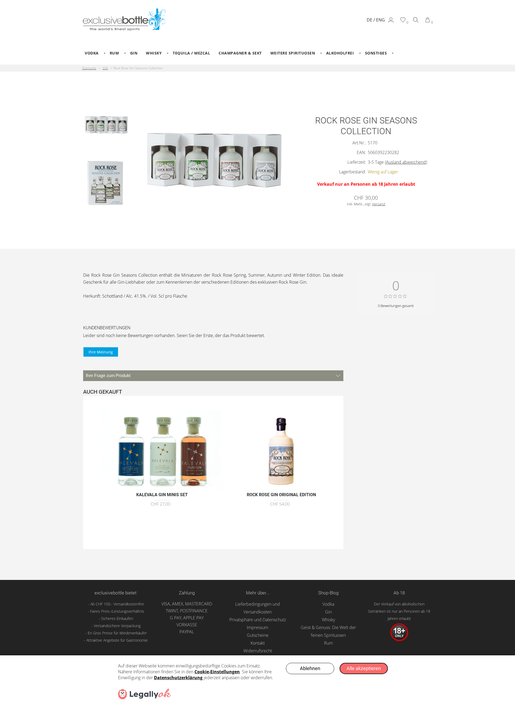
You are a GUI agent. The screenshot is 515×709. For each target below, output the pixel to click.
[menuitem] (92, 53)
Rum (328, 643)
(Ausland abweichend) (406, 162)
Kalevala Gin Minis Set (162, 494)
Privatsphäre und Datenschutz (257, 620)
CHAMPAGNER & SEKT (240, 53)
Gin (328, 612)
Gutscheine (257, 635)
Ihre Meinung (101, 352)
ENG (380, 20)
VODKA (92, 53)
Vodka (328, 604)
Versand (378, 204)
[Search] (416, 22)
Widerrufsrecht (257, 651)
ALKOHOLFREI (340, 53)
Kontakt (258, 643)
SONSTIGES (376, 53)
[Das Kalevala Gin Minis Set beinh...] (162, 486)
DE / (371, 20)
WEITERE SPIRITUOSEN (292, 53)
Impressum (257, 627)
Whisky (328, 620)
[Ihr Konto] (391, 22)
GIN (134, 53)
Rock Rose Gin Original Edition (281, 494)
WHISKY (154, 53)
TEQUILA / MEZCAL (191, 53)
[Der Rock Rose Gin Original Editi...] (281, 486)
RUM (114, 53)
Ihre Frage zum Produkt (108, 375)
